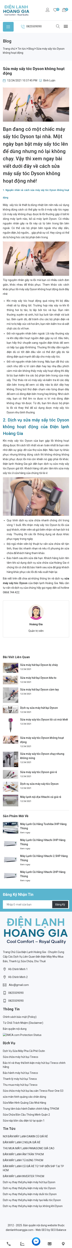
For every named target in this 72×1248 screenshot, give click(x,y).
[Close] (66, 554)
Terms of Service (38, 649)
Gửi (36, 659)
